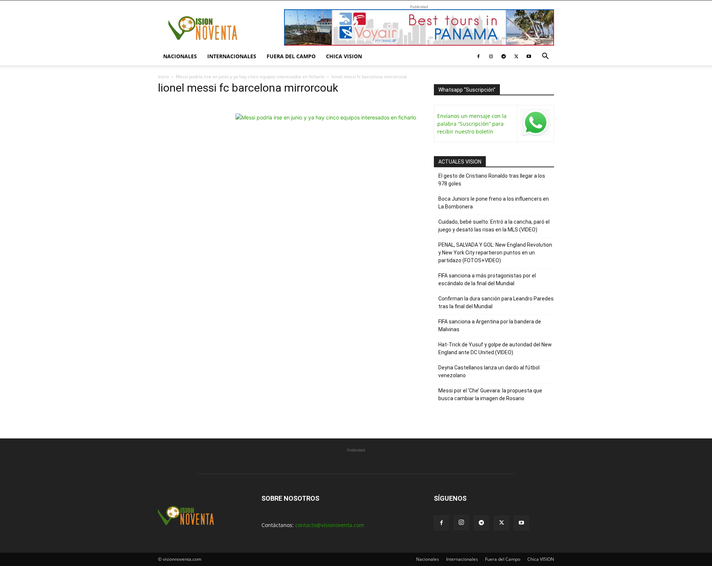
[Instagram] (491, 56)
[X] (516, 56)
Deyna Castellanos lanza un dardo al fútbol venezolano (489, 371)
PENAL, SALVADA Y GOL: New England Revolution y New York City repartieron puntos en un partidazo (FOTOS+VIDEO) (495, 252)
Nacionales (180, 56)
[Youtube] (528, 56)
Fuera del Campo (291, 56)
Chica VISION (344, 56)
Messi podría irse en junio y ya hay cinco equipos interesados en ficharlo (250, 76)
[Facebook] (478, 56)
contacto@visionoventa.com (329, 525)
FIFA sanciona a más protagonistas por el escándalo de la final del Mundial (487, 279)
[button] (545, 56)
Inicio (163, 76)
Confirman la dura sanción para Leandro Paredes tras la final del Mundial (496, 302)
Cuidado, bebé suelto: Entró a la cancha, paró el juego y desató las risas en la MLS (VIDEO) (494, 226)
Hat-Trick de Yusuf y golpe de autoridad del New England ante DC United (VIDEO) (495, 348)
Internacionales (231, 56)
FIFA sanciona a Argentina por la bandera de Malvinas (489, 325)
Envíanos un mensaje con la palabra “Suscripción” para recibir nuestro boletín (472, 123)
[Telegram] (503, 56)
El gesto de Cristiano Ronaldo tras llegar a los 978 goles (491, 180)
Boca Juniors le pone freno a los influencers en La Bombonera (493, 203)
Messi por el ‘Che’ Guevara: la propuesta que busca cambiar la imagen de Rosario (490, 394)
